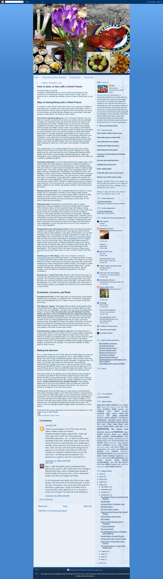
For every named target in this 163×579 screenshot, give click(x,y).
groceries (100, 432)
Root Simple (104, 221)
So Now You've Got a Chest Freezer (113, 539)
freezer (52, 415)
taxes (112, 462)
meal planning (123, 442)
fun (127, 426)
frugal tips (118, 426)
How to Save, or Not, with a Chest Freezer (59, 86)
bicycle (103, 407)
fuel (124, 426)
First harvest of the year (108, 260)
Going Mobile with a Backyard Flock (112, 363)
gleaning (119, 429)
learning (100, 442)
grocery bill (109, 432)
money (99, 445)
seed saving (106, 458)
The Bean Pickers (115, 289)
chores (116, 411)
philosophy (124, 449)
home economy (103, 436)
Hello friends (104, 305)
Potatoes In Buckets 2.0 (107, 353)
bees (99, 407)
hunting (104, 438)
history (119, 434)
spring (117, 460)
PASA (122, 447)
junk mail (125, 438)
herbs (114, 434)
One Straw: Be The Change (109, 273)
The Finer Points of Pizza (109, 509)
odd (112, 447)
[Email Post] (38, 413)
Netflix (120, 445)
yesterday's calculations (57, 356)
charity (109, 411)
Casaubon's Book (106, 333)
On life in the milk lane (107, 312)
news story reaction (103, 447)
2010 (101, 479)
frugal (57, 415)
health (126, 432)
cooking (100, 413)
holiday (125, 434)
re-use (104, 456)
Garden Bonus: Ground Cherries (112, 536)
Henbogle (103, 303)
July (103, 554)
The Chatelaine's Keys (108, 317)
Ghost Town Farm (106, 251)
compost (125, 411)
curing (121, 413)
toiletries (125, 462)
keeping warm (102, 440)
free (98, 424)
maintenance (112, 442)
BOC (122, 407)
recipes (111, 456)
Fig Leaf (102, 253)
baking (115, 405)
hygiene (111, 438)
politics (107, 451)
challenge (100, 411)
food (99, 422)
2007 (101, 563)
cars (126, 409)
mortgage (106, 445)
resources (119, 455)
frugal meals (118, 424)
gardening (103, 428)
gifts (112, 429)
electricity (100, 417)
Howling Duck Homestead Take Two (112, 282)
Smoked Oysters (105, 268)
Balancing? (103, 246)
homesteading (117, 436)
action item (101, 405)
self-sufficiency (117, 458)
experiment (102, 420)
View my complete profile (108, 125)
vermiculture (124, 464)
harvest (118, 431)
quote (99, 455)
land (126, 440)
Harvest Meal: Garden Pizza (111, 516)
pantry (116, 447)
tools (98, 464)
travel (103, 464)
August (104, 551)
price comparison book (82, 237)
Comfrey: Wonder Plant (107, 350)
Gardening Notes (107, 507)
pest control (111, 449)
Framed (102, 223)
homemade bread (44, 258)
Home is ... (103, 244)
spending (108, 460)
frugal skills (108, 426)
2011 (101, 476)
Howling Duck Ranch (107, 280)
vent (118, 464)
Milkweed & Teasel (106, 228)
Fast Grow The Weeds (108, 310)
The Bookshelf (75, 77)
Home (36, 77)
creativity (114, 413)
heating (99, 434)
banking (120, 405)
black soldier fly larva (113, 407)
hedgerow (107, 434)
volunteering (100, 466)
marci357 (48, 425)
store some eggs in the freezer (72, 198)
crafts (108, 413)
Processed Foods (107, 529)
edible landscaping (120, 415)
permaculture (101, 449)
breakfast (106, 409)
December (105, 487)
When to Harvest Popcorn (108, 357)
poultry (115, 451)
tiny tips (118, 462)
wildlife (107, 466)
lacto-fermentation (118, 440)
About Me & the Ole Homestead (54, 77)
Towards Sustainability (108, 329)
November (105, 489)
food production (109, 422)
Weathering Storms (116, 230)
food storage (46, 415)
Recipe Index (89, 77)
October (104, 492)
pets (117, 449)
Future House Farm (107, 287)
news (126, 445)
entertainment (123, 417)
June (103, 557)
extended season (114, 420)
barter (126, 405)
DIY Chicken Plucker (106, 346)
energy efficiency (111, 417)
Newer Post (42, 506)
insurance (118, 438)
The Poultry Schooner (107, 355)
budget (114, 409)
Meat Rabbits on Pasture (108, 343)
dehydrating (100, 415)
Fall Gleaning (105, 501)
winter (112, 466)
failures (125, 420)
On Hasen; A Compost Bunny (110, 275)
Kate (47, 463)
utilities (108, 464)
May (103, 559)
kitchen (109, 440)
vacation (114, 464)
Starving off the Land (107, 259)
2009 (101, 482)
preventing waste (104, 453)
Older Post (88, 506)
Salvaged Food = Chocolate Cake (113, 504)
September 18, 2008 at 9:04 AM (57, 496)
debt (126, 413)
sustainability (103, 462)
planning (100, 451)
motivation (114, 445)
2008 (101, 485)
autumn (108, 405)
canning (121, 409)
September (105, 495)
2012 (101, 474)
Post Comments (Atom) (58, 511)
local (106, 442)
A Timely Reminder (108, 526)
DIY (108, 415)
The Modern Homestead (108, 326)
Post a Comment (46, 499)
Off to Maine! (105, 519)
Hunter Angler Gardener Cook (110, 266)
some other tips (56, 410)
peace (126, 447)
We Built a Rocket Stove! (108, 348)
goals (126, 429)
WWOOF (119, 466)
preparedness (124, 451)
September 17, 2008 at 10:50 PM (57, 461)
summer (125, 460)
